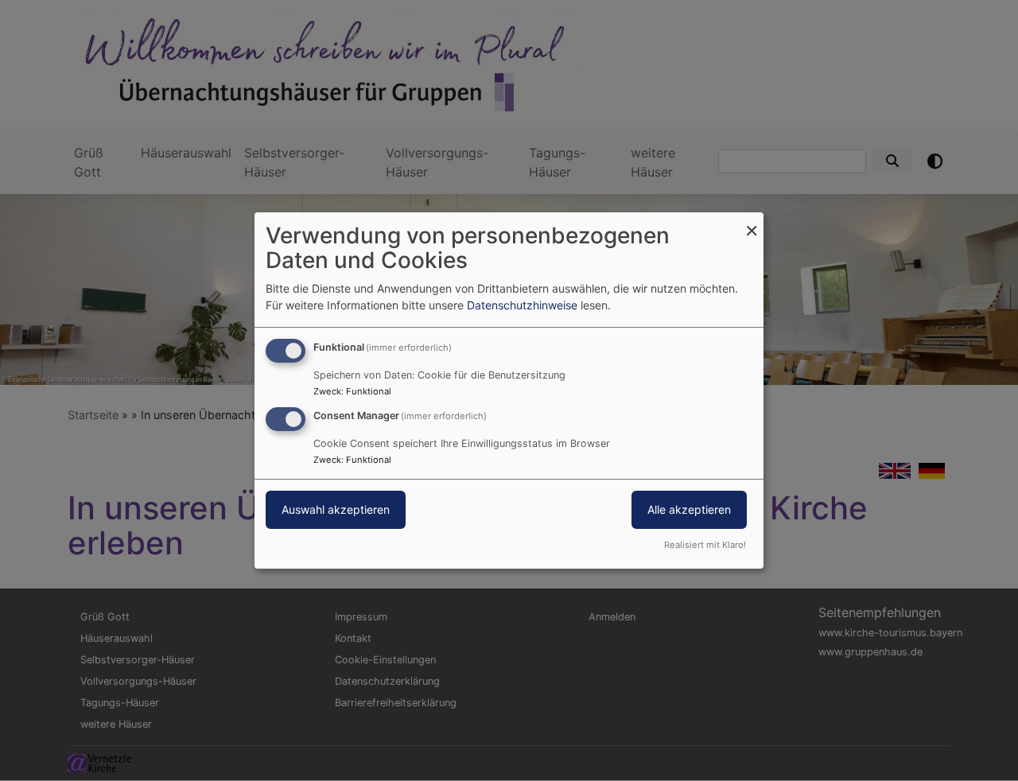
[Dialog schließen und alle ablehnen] (752, 222)
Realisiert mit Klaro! (705, 544)
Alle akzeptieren (689, 509)
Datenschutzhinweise (522, 305)
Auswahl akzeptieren (336, 509)
